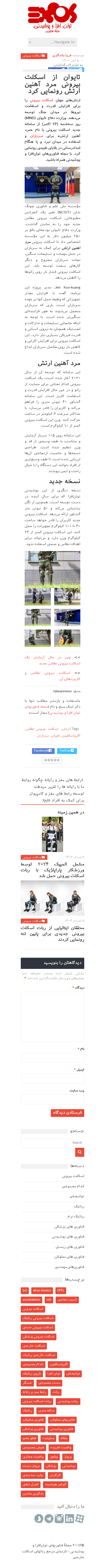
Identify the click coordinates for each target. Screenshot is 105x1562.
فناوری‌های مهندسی (69, 1267)
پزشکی (51, 1466)
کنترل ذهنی (31, 1485)
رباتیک (79, 1206)
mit (49, 1300)
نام (81, 1049)
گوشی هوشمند (55, 1485)
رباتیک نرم (76, 1216)
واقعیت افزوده (61, 1448)
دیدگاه (78, 988)
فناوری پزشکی (33, 1429)
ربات (56, 1392)
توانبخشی (77, 1196)
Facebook (41, 751)
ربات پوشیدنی (68, 1401)
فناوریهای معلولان (62, 1420)
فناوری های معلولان (69, 1257)
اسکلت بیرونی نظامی (42, 729)
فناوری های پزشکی (69, 1227)
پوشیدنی (69, 1466)
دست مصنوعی (49, 1383)
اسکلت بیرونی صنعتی (38, 1327)
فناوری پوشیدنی (61, 1429)
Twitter (65, 751)
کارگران (55, 1475)
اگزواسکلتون (71, 736)
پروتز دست (31, 1466)
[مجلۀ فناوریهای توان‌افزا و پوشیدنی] (52, 31)
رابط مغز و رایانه (34, 1392)
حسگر (27, 1383)
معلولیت (48, 1438)
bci (25, 1291)
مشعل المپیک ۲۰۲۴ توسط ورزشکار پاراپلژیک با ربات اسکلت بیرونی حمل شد (52, 870)
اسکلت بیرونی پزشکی (38, 1337)
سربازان (34, 136)
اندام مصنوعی (73, 1186)
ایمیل (79, 1070)
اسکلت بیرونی (32, 56)
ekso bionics (42, 1291)
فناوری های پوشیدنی (68, 1237)
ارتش (66, 729)
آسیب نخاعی (67, 1300)
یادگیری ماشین (33, 1494)
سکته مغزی (46, 1411)
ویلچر (54, 1457)
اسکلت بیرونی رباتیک (38, 1318)
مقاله (64, 1438)
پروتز (68, 1457)
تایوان (56, 736)
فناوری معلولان (33, 1420)
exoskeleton (31, 1300)
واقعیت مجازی (33, 1457)
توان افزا (53, 1374)
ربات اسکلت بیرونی (37, 1401)
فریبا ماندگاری (61, 56)
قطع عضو (29, 1438)
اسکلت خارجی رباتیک (39, 1355)
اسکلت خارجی (34, 1346)
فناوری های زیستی (70, 1247)
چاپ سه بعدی (33, 1475)
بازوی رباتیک (32, 1374)
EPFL (60, 1291)
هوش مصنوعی (33, 1448)
